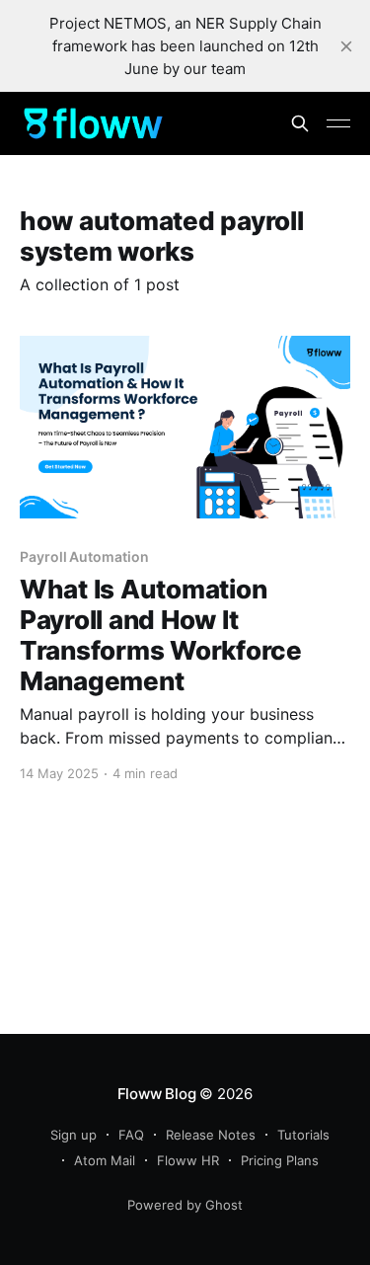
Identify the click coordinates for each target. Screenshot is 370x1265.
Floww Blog (156, 1093)
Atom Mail (104, 1160)
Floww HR (188, 1160)
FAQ (131, 1135)
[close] (346, 46)
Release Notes (211, 1135)
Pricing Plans (280, 1160)
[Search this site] (300, 123)
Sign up (73, 1135)
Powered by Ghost (185, 1205)
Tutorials (303, 1135)
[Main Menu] (338, 123)
